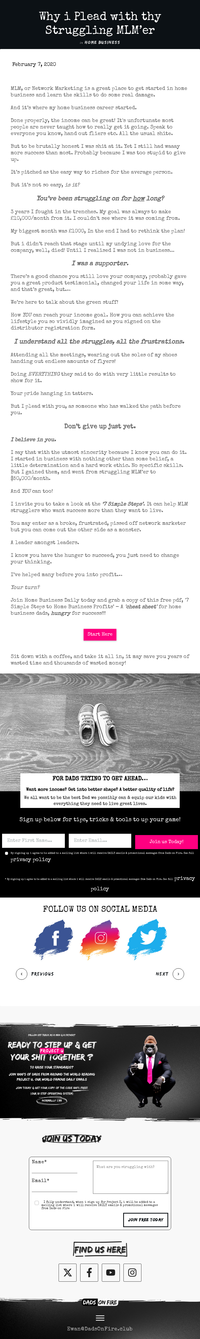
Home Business (102, 42)
